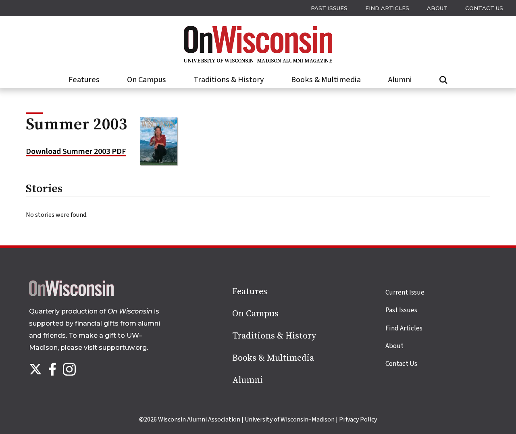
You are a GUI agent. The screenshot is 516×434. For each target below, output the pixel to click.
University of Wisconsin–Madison (290, 419)
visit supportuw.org (115, 347)
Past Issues (401, 310)
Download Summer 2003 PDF (76, 151)
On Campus (146, 80)
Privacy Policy (358, 419)
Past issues (329, 8)
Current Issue (404, 292)
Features (84, 80)
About (437, 8)
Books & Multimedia (326, 80)
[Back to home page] (71, 294)
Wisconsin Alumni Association (199, 419)
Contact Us (484, 8)
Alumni (400, 80)
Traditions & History (229, 80)
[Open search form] (443, 80)
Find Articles (387, 8)
